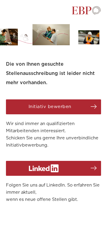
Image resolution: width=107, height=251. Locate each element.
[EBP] (86, 13)
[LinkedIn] (53, 168)
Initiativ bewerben (50, 106)
